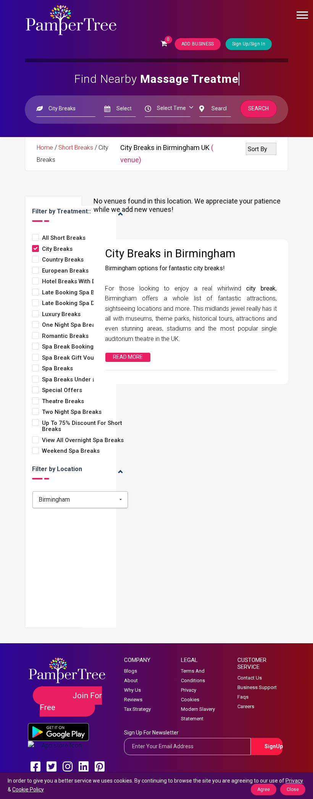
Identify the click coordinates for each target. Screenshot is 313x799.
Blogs (130, 671)
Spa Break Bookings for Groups (85, 347)
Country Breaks (63, 260)
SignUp (273, 746)
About (131, 680)
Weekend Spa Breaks (71, 451)
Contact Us (249, 678)
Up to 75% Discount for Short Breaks (82, 426)
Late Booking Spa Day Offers (81, 303)
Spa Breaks (57, 368)
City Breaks (57, 249)
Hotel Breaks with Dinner (76, 281)
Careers (245, 706)
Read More (128, 357)
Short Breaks (75, 147)
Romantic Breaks (65, 336)
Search (258, 108)
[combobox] (80, 499)
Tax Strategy (137, 709)
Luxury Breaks (61, 314)
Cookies (190, 699)
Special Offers (62, 390)
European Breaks (65, 271)
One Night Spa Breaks (72, 325)
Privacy (188, 690)
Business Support (257, 687)
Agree (263, 789)
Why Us (132, 690)
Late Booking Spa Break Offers (84, 292)
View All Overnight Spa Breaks (83, 440)
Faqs (242, 697)
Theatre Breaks (63, 401)
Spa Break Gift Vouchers (76, 358)
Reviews (133, 699)
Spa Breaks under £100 (74, 379)
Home (45, 147)
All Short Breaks (64, 238)
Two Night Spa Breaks (72, 412)
